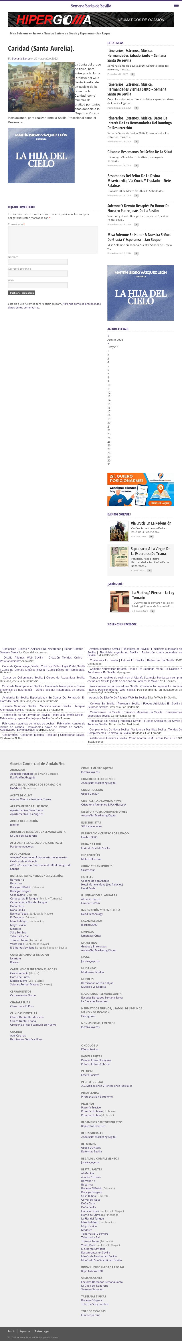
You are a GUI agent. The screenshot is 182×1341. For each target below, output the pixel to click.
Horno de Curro (20, 977)
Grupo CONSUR (91, 1148)
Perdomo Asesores (22, 846)
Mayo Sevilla (18, 925)
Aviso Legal (42, 1331)
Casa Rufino (17, 895)
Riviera (14, 962)
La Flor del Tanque (92, 1218)
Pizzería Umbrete (92, 1111)
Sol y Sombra (18, 932)
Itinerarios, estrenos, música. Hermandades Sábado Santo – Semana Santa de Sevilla (136, 55)
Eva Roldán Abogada (23, 777)
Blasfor (14, 825)
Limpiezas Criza (91, 935)
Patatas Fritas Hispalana (96, 1060)
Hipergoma (88, 1016)
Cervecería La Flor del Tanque (28, 902)
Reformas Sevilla (91, 1151)
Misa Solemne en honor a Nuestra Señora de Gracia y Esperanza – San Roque (60, 33)
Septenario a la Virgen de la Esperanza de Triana (150, 551)
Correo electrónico (19, 269)
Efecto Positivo (90, 1049)
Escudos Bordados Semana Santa (102, 997)
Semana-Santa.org (92, 1289)
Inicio (11, 1331)
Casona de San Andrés (95, 881)
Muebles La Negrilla (93, 987)
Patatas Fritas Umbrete (95, 1064)
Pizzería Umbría (91, 1115)
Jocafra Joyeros (90, 772)
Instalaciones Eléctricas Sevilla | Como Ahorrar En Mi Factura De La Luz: (133, 738)
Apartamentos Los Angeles (27, 814)
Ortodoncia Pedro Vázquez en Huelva (33, 1025)
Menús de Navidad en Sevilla (99, 1256)
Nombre (13, 257)
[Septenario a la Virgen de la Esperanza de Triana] (119, 565)
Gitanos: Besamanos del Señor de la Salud (139, 151)
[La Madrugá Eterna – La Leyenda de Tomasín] (120, 612)
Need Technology (92, 914)
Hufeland (16, 788)
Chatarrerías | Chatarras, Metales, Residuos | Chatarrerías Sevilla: (43, 734)
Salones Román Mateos (24, 984)
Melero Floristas (91, 859)
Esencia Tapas (19, 913)
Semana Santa (21, 58)
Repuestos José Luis (93, 1126)
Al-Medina (87, 1173)
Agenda (25, 1331)
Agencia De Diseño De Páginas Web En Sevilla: (118, 697)
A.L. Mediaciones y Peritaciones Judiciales (106, 1086)
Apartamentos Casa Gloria (26, 810)
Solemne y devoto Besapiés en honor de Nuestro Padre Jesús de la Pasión (138, 208)
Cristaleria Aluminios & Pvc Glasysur (103, 804)
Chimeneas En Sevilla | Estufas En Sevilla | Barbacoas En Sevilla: (132, 660)
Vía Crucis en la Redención (151, 523)
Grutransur (88, 870)
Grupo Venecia (19, 973)
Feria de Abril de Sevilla (95, 848)
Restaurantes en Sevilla (95, 1252)
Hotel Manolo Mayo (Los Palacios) (102, 884)
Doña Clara (17, 906)
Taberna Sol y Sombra (95, 1234)
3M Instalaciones (91, 826)
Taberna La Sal (19, 936)
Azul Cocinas (18, 1035)
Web (11, 280)
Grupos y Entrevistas (94, 946)
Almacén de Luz (91, 899)
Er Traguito (17, 917)
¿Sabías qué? (115, 584)
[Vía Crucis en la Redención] (119, 540)
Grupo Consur (90, 794)
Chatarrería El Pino (22, 1006)
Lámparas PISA (90, 903)
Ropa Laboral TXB (92, 1271)
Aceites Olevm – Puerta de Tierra (30, 799)
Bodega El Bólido (20, 887)
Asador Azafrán (91, 1177)
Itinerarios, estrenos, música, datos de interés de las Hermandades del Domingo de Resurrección (139, 122)
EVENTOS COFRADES (119, 514)
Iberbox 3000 (89, 837)
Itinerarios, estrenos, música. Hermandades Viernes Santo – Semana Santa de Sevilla (136, 89)
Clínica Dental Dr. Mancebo (27, 1017)
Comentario (16, 224)
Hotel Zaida (88, 888)
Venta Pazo (17, 944)
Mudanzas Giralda (92, 972)
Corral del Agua (91, 1200)
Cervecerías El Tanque (24, 898)
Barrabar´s (17, 879)
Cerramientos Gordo (23, 995)
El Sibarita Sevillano (22, 947)
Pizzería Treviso (91, 1107)
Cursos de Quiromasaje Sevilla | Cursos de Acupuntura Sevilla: (43, 677)
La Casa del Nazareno (23, 836)
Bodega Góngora (20, 891)
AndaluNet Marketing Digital (98, 783)
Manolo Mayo (18, 921)
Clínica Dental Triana (23, 1021)
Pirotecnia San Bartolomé (97, 1096)
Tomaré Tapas (19, 940)
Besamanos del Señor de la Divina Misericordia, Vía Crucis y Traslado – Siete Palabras (139, 180)
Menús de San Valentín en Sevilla (101, 1260)
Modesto (15, 929)
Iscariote (15, 958)
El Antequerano (90, 1315)
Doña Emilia (17, 910)
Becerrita (16, 883)
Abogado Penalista (21, 774)
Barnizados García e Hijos (26, 1039)
